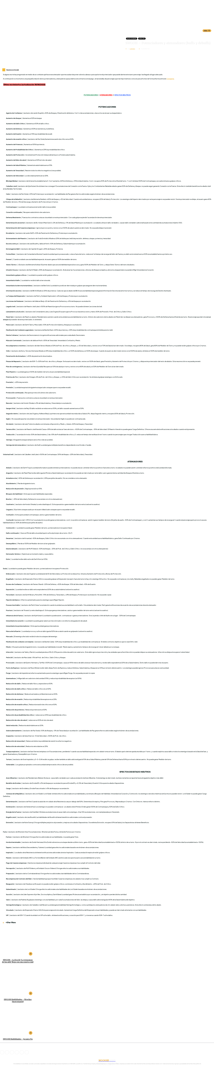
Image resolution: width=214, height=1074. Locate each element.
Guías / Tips (142, 38)
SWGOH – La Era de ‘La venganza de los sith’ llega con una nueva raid (17, 961)
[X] (22, 1052)
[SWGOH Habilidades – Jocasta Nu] (18, 1021)
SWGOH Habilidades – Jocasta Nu (18, 1039)
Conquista (170, 79)
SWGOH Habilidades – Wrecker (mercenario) (18, 1000)
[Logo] (110, 22)
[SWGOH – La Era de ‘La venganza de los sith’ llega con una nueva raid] (18, 941)
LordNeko (132, 49)
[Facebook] (7, 1052)
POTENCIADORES (91, 95)
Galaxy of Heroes (131, 38)
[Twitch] (17, 1052)
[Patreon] (12, 1052)
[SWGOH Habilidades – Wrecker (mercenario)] (18, 981)
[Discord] (2, 1052)
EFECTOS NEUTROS (123, 95)
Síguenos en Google (12, 70)
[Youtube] (27, 1052)
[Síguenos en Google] (3, 69)
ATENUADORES (106, 95)
